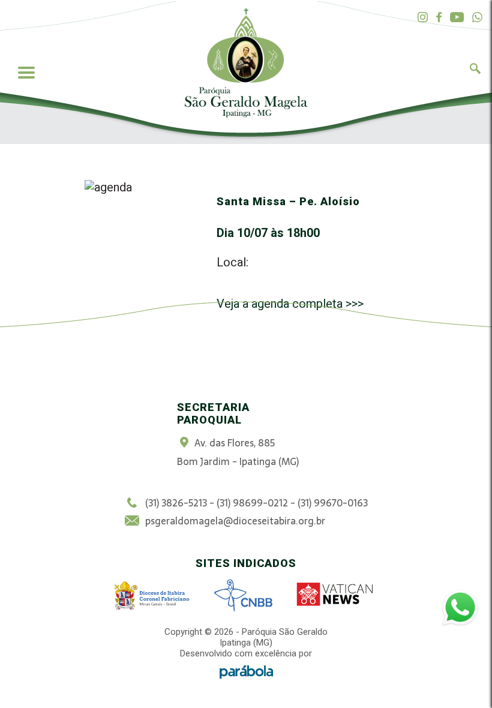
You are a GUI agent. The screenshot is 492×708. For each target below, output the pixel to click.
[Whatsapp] (477, 18)
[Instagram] (422, 18)
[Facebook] (439, 18)
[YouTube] (456, 18)
